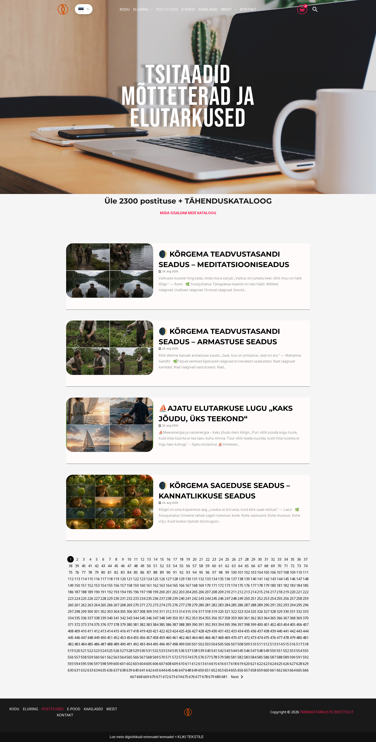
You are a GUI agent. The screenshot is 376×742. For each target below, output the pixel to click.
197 (142, 592)
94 (194, 572)
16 (168, 559)
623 (266, 663)
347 (155, 618)
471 (240, 637)
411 (90, 631)
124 (149, 579)
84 (129, 572)
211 (234, 592)
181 (279, 585)
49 (142, 565)
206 (201, 592)
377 (110, 624)
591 (299, 657)
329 (279, 611)
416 (123, 631)
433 (234, 631)
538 (195, 650)
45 (116, 565)
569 (155, 657)
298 (77, 611)
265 (103, 605)
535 (175, 650)
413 (103, 631)
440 (279, 631)
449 (97, 637)
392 (208, 624)
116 (97, 579)
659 (260, 670)
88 (155, 572)
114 (84, 579)
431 (221, 631)
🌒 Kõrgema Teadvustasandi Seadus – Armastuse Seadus (219, 336)
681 (224, 676)
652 (214, 670)
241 (188, 598)
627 (292, 663)
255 (279, 598)
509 (247, 644)
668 (140, 676)
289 (260, 605)
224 (77, 598)
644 (162, 670)
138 (240, 579)
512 (266, 644)
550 (273, 650)
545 (240, 650)
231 (123, 598)
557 (77, 657)
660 (266, 670)
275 (168, 605)
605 (149, 663)
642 (149, 670)
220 (292, 592)
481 (306, 637)
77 (84, 572)
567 (142, 657)
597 (97, 663)
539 (201, 650)
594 (77, 663)
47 (129, 565)
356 (214, 618)
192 (110, 592)
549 (266, 650)
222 (306, 592)
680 (218, 676)
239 (175, 598)
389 (188, 624)
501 (195, 644)
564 (123, 657)
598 (103, 663)
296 (306, 605)
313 (175, 611)
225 (84, 598)
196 (136, 592)
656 (240, 670)
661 (273, 670)
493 (142, 644)
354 (201, 618)
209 (221, 592)
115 (90, 579)
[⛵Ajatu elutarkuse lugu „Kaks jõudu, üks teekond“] (109, 425)
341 (116, 618)
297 (71, 611)
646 (175, 670)
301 (97, 611)
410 (84, 631)
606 (155, 663)
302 (103, 611)
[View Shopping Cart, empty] (302, 9)
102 (247, 572)
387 (175, 624)
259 (306, 598)
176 (247, 585)
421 (155, 631)
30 (260, 559)
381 (136, 624)
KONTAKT (248, 9)
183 (292, 585)
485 (90, 644)
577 (208, 657)
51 (155, 565)
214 (253, 592)
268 (123, 605)
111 (306, 572)
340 (110, 618)
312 (168, 611)
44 (110, 565)
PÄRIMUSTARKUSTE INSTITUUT (327, 712)
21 (201, 559)
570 (162, 657)
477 (279, 637)
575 (195, 657)
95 (201, 572)
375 (97, 624)
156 (116, 585)
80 (103, 572)
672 (166, 676)
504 (214, 644)
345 (142, 618)
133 (208, 579)
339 (103, 618)
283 (221, 605)
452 (116, 637)
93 (188, 572)
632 (84, 670)
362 (253, 618)
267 (116, 605)
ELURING (140, 9)
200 (162, 592)
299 (84, 611)
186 (71, 592)
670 (153, 676)
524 (103, 650)
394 (221, 624)
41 (90, 565)
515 (286, 644)
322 (234, 611)
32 (273, 559)
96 (208, 572)
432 (227, 631)
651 (208, 670)
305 (123, 611)
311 (162, 611)
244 (208, 598)
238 (168, 598)
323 (240, 611)
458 (155, 637)
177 (253, 585)
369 (299, 618)
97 (214, 572)
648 (188, 670)
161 (149, 585)
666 (306, 670)
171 (214, 585)
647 (182, 670)
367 (286, 618)
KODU (125, 9)
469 (227, 637)
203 (182, 592)
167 (188, 585)
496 (162, 644)
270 (136, 605)
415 (116, 631)
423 (168, 631)
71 (286, 565)
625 (279, 663)
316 (195, 611)
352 (188, 618)
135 (221, 579)
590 (292, 657)
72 (292, 565)
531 (149, 650)
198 (149, 592)
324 (247, 611)
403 (279, 624)
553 (292, 650)
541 (214, 650)
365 (273, 618)
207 (208, 592)
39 (77, 565)
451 (110, 637)
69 (273, 565)
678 (205, 676)
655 (234, 670)
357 (221, 618)
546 (247, 650)
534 (168, 650)
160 (142, 585)
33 (279, 559)
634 (97, 670)
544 (234, 650)
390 (195, 624)
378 (116, 624)
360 (240, 618)
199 (155, 592)
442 (292, 631)
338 (97, 618)
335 (77, 618)
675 (185, 676)
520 (77, 650)
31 (266, 559)
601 (123, 663)
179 (266, 585)
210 (227, 592)
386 (168, 624)
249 (240, 598)
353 (195, 618)
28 (247, 559)
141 (260, 579)
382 (142, 624)
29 (253, 559)
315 (188, 611)
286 (240, 605)
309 (149, 611)
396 (234, 624)
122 (136, 579)
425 (182, 631)
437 (260, 631)
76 (77, 572)
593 (71, 663)
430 (214, 631)
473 (253, 637)
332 (299, 611)
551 (279, 650)
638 (123, 670)
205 (195, 592)
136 (227, 579)
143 (273, 579)
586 (266, 657)
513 (273, 644)
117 (103, 579)
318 (208, 611)
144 (279, 579)
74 (305, 565)
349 (168, 618)
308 (142, 611)
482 (71, 644)
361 (247, 618)
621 (253, 663)
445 (71, 637)
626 (286, 663)
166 (182, 585)
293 (286, 605)
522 (90, 650)
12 (142, 559)
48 (136, 565)
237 (162, 598)
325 (253, 611)
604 (142, 663)
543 (227, 650)
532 (155, 650)
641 (142, 670)
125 (155, 579)
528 (129, 650)
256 (286, 598)
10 (129, 559)
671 (159, 676)
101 (240, 572)
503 (208, 644)
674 (179, 676)
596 (90, 663)
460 (168, 637)
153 (97, 585)
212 (240, 592)
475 (266, 637)
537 (188, 650)
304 (116, 611)
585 (260, 657)
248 (234, 598)
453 (123, 637)
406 (299, 624)
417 (129, 631)
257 (292, 598)
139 (247, 579)
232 (129, 598)
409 (77, 631)
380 (129, 624)
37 (305, 559)
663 (286, 670)
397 (240, 624)
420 (149, 631)
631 (77, 670)
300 (90, 611)
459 (162, 637)
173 (227, 585)
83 (123, 572)
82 (116, 572)
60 (214, 565)
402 (273, 624)
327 (266, 611)
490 (123, 644)
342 (123, 618)
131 (195, 579)
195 (129, 592)
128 (175, 579)
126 (162, 579)
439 (273, 631)
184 (299, 585)
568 (149, 657)
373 (84, 624)
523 (97, 650)
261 (77, 605)
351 (182, 618)
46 (123, 565)
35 (292, 559)
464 (195, 637)
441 (286, 631)
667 (133, 676)
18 (181, 559)
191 (103, 592)
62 (227, 565)
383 (149, 624)
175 (240, 585)
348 (162, 618)
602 (129, 663)
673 (172, 676)
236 (155, 598)
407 (306, 624)
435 (247, 631)
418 (136, 631)
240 (182, 598)
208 (214, 592)
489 (116, 644)
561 (103, 657)
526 (116, 650)
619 (240, 663)
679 (211, 676)
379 (123, 624)
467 (214, 637)
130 (188, 579)
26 (234, 559)
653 (221, 670)
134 (214, 579)
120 (123, 579)
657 (247, 670)
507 (234, 644)
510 (253, 644)
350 (175, 618)
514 (279, 644)
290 (266, 605)
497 (168, 644)
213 (247, 592)
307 (136, 611)
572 (175, 657)
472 (247, 637)
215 (260, 592)
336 (84, 618)
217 (273, 592)
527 (123, 650)
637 (116, 670)
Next (235, 676)
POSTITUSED (167, 9)
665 (299, 670)
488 (110, 644)
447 (84, 637)
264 (97, 605)
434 (240, 631)
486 (97, 644)
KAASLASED (208, 9)
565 (129, 657)
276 (175, 605)
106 (273, 572)
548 (260, 650)
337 (90, 618)
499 (182, 644)
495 (155, 644)
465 (201, 637)
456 (142, 637)
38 (70, 565)
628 (299, 663)
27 (240, 559)
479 (292, 637)
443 (299, 631)
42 (97, 565)
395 (227, 624)
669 (146, 676)
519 (71, 650)
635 (103, 670)
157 (123, 585)
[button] (315, 9)
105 (266, 572)
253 (266, 598)
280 (201, 605)
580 (227, 657)
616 (221, 663)
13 (149, 559)
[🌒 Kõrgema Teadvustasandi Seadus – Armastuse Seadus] (109, 348)
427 (195, 631)
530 (142, 650)
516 (292, 644)
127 (168, 579)
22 (208, 559)
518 (306, 644)
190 (97, 592)
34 (286, 559)
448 (90, 637)
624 (273, 663)
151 (84, 585)
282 (214, 605)
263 (90, 605)
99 (227, 572)
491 (129, 644)
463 (188, 637)
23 (214, 559)
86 (142, 572)
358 (227, 618)
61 (221, 565)
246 (221, 598)
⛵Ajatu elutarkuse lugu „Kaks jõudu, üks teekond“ (226, 413)
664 (292, 670)
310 (155, 611)
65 (247, 565)
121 (129, 579)
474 (260, 637)
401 (266, 624)
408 (71, 631)
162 (155, 585)
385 (162, 624)
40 (84, 565)
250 (247, 598)
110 (299, 572)
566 (136, 657)
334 (71, 618)
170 (208, 585)
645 (168, 670)
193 (116, 592)
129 (182, 579)
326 (260, 611)
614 (208, 663)
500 (188, 644)
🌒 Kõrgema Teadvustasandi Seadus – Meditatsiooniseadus (224, 259)
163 (162, 585)
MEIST (226, 9)
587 (273, 657)
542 (221, 650)
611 (188, 663)
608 (168, 663)
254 (273, 598)
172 (221, 585)
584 (253, 657)
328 (273, 611)
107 (279, 572)
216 (266, 592)
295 (299, 605)
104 (260, 572)
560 (97, 657)
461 (175, 637)
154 (103, 585)
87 (149, 572)
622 (260, 663)
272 (149, 605)
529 (136, 650)
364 (266, 618)
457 (149, 637)
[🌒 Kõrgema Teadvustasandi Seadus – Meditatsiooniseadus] (109, 270)
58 (201, 565)
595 (84, 663)
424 (175, 631)
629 (306, 663)
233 (136, 598)
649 (195, 670)
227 (97, 598)
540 (208, 650)
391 (201, 624)
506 (227, 644)
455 (136, 637)
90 (168, 572)
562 (110, 657)
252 (260, 598)
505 (221, 644)
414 (110, 631)
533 (162, 650)
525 (110, 650)
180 (273, 585)
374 (90, 624)
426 (188, 631)
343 (129, 618)
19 (188, 559)
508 (240, 644)
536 (182, 650)
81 (110, 572)
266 (110, 605)
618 (234, 663)
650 (201, 670)
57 (194, 565)
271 (142, 605)
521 (84, 650)
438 (266, 631)
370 (306, 618)
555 (306, 650)
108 (286, 572)
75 (70, 572)
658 (253, 670)
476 (273, 637)
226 (90, 598)
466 (208, 637)
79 (97, 572)
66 (253, 565)
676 (192, 676)
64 (240, 565)
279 (195, 605)
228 (103, 598)
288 (253, 605)
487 (103, 644)
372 (77, 624)
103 (253, 572)
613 (201, 663)
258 (299, 598)
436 (253, 631)
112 (71, 579)
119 (116, 579)
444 (306, 631)
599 (110, 663)
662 (279, 670)
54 (175, 565)
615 (214, 663)
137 (234, 579)
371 (71, 624)
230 (116, 598)
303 (110, 611)
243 (201, 598)
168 (195, 585)
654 (227, 670)
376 (103, 624)
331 (292, 611)
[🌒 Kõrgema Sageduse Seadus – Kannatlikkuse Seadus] (109, 502)
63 (234, 565)
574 (188, 657)
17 (175, 559)
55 (181, 565)
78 (90, 572)
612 (195, 663)
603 (136, 663)
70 (279, 565)
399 (253, 624)
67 (260, 565)
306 (129, 611)
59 (208, 565)
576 (201, 657)
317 (201, 611)
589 (286, 657)
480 (299, 637)
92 (181, 572)
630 (71, 670)
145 (286, 579)
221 (299, 592)
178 (260, 585)
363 (260, 618)
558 (84, 657)
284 (227, 605)
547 (253, 650)
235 (149, 598)
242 (195, 598)
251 (253, 598)
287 (247, 605)
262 (84, 605)
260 (71, 605)
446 (77, 637)
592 (306, 657)
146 (292, 579)
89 (162, 572)
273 (155, 605)
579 (221, 657)
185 (306, 585)
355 (208, 618)
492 (136, 644)
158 (129, 585)
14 (155, 559)
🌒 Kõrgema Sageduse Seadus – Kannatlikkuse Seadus (224, 490)
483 (77, 644)
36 (299, 559)
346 (149, 618)
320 (221, 611)
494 (149, 644)
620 (247, 663)
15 (162, 559)
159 (136, 585)
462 (182, 637)
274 (162, 605)
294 (292, 605)
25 (227, 559)
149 (71, 585)
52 (162, 565)
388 (182, 624)
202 (175, 592)
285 (234, 605)
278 (188, 605)
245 (214, 598)
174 (234, 585)
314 (182, 611)
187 (77, 592)
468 (221, 637)
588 (279, 657)
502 (201, 644)
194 (123, 592)
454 (129, 637)
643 (155, 670)
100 (234, 572)
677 (198, 676)
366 (279, 618)
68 (266, 565)
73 (299, 565)
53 (168, 565)
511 (260, 644)
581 (234, 657)
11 (136, 559)
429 (208, 631)
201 (168, 592)
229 (110, 598)
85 (136, 572)
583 (247, 657)
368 (292, 618)
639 (129, 670)
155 (110, 585)
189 (90, 592)
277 (182, 605)
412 (97, 631)
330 (286, 611)
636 (110, 670)
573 (182, 657)
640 (136, 670)
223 (71, 598)
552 (286, 650)
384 (155, 624)
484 (84, 644)
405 (292, 624)
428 (201, 631)
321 (227, 611)
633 (90, 670)
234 (142, 598)
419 (142, 631)
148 (306, 579)
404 (286, 624)
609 (175, 663)
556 (71, 657)
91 (175, 572)
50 (149, 565)
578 (214, 657)
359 (234, 618)
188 (84, 592)
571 (168, 657)
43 (103, 565)
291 (273, 605)
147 (299, 579)
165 (175, 585)
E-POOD (188, 9)
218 (279, 592)
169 (201, 585)
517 (299, 644)
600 (116, 663)
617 (227, 663)
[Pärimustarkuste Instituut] (62, 9)
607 (162, 663)
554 (299, 650)
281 (208, 605)
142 (266, 579)
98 (221, 572)
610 (182, 663)
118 (110, 579)
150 (77, 585)
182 (286, 585)
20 (194, 559)
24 (221, 559)
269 (129, 605)
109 (292, 572)
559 (90, 657)
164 (168, 585)
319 (214, 611)
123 (142, 579)
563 (116, 657)
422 (162, 631)
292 (279, 605)
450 (103, 637)
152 (90, 585)
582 (240, 657)
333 (306, 611)
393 (214, 624)
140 (253, 579)
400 (260, 624)
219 (286, 592)
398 (247, 624)
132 (201, 579)
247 (227, 598)
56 (188, 565)
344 (136, 618)
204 (188, 592)
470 (234, 637)
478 (286, 637)
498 (175, 644)
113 (77, 579)
